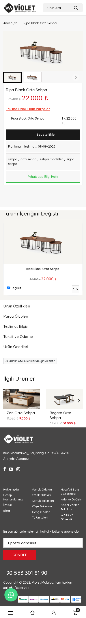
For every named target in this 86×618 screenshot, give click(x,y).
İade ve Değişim (71, 499)
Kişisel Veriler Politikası (70, 507)
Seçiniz (16, 288)
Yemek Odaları (42, 489)
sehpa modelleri (51, 159)
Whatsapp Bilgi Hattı (43, 177)
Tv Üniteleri (40, 517)
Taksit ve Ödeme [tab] (18, 336)
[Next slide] (75, 77)
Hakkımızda (11, 489)
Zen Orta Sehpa (21, 412)
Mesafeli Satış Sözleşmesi (70, 492)
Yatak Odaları (41, 495)
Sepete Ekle (45, 134)
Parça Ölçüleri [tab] (15, 316)
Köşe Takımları (42, 506)
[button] (33, 77)
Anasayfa (10, 23)
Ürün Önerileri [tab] (15, 346)
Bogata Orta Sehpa (60, 415)
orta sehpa (29, 159)
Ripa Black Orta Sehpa (40, 23)
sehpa (12, 159)
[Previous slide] (10, 77)
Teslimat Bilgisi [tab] (15, 326)
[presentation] (7, 400)
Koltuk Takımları (43, 500)
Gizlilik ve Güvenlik (67, 517)
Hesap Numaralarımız (13, 497)
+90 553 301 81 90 (25, 572)
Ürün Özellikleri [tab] (16, 306)
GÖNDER (20, 555)
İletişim (8, 505)
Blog (6, 510)
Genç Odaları (41, 512)
